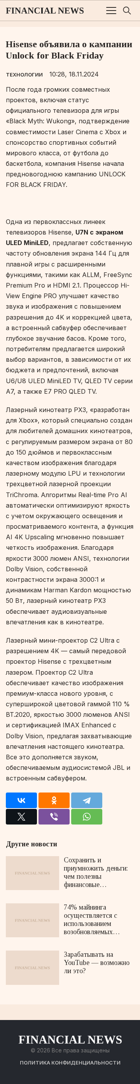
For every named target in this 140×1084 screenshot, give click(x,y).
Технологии (24, 74)
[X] (21, 817)
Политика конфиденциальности (70, 1062)
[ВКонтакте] (21, 800)
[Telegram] (86, 800)
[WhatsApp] (86, 817)
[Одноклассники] (54, 800)
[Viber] (54, 817)
